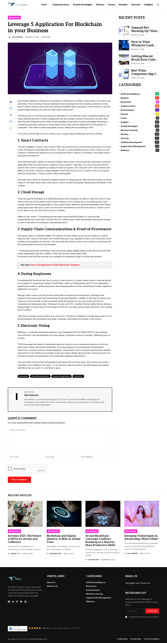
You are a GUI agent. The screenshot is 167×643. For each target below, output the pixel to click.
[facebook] (9, 602)
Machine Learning (140, 130)
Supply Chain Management (140, 146)
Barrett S (15, 553)
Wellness (140, 150)
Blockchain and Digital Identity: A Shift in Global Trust (63, 539)
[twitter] (21, 602)
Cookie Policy (122, 639)
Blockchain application (40, 376)
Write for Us (52, 586)
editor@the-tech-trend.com (137, 583)
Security (140, 138)
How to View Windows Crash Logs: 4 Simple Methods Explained (144, 47)
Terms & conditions (151, 639)
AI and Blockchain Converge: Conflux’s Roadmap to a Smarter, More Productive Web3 (100, 540)
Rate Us (45, 628)
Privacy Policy (135, 639)
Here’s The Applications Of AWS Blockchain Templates (54, 265)
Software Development (140, 142)
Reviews (140, 134)
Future (140, 118)
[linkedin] (13, 602)
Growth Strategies (140, 126)
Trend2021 (78, 376)
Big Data (140, 98)
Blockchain (14, 17)
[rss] (26, 602)
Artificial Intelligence (140, 94)
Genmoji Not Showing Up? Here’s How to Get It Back (145, 31)
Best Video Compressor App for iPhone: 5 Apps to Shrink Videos (145, 76)
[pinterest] (17, 602)
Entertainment (140, 110)
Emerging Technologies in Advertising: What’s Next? (141, 537)
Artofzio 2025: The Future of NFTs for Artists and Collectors (24, 539)
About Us (51, 582)
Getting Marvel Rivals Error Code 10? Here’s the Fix (143, 60)
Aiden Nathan (55, 553)
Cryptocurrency (140, 106)
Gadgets (140, 122)
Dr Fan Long (93, 560)
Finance (140, 114)
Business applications (61, 376)
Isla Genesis (17, 37)
